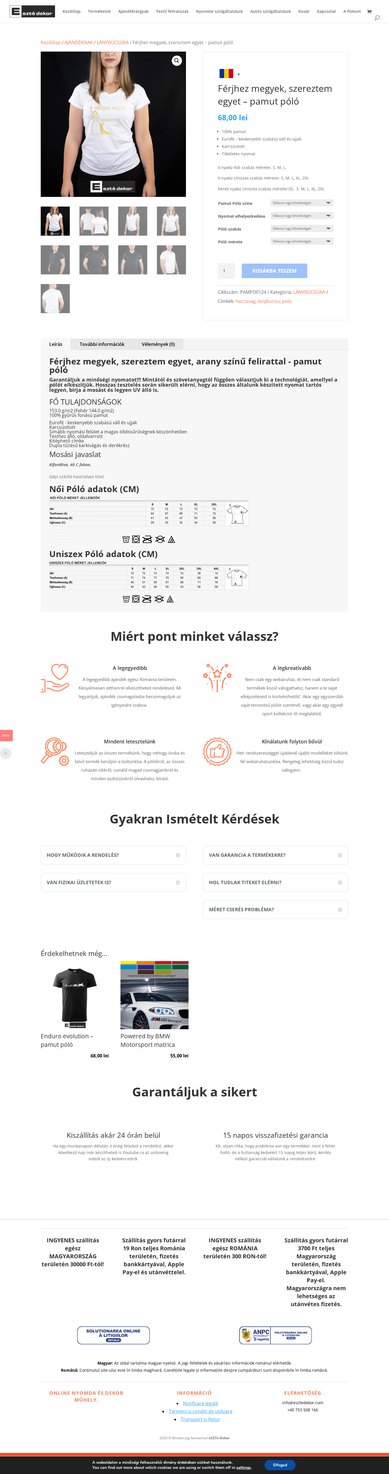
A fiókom (352, 11)
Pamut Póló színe (235, 203)
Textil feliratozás (172, 11)
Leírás (55, 344)
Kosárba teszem (274, 270)
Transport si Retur (200, 1419)
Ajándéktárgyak (133, 11)
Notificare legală (200, 1403)
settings (243, 1467)
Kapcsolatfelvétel (113, 1176)
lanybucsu (269, 301)
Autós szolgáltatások (270, 11)
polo (287, 301)
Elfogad (280, 1465)
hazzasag (245, 301)
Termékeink (99, 11)
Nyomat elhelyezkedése (241, 216)
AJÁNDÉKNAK (79, 42)
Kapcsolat (326, 11)
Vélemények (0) (158, 344)
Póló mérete (230, 241)
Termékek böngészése (275, 1176)
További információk (102, 344)
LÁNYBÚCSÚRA (113, 42)
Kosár (304, 11)
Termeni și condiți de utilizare (200, 1411)
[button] (177, 61)
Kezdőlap (72, 11)
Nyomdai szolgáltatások (219, 11)
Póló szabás (229, 229)
